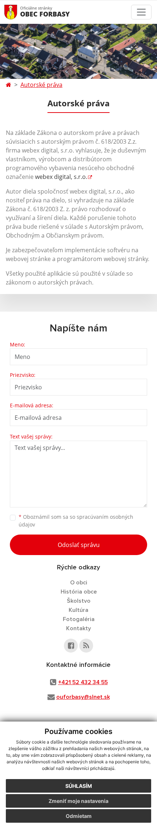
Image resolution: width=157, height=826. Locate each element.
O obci (78, 582)
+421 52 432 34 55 (83, 682)
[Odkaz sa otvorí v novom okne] (71, 646)
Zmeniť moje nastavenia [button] (78, 801)
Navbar (17, 12)
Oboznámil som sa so (76, 520)
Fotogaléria (79, 619)
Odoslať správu (79, 545)
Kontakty (78, 628)
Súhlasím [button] (78, 786)
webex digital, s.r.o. (61, 177)
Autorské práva (41, 85)
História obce (79, 592)
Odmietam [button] (79, 816)
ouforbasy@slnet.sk (83, 697)
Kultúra (78, 610)
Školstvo (79, 601)
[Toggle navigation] (141, 12)
